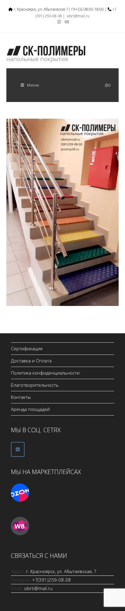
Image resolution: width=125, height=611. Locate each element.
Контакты (21, 397)
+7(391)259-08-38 (51, 580)
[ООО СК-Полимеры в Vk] (18, 449)
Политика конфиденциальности (45, 373)
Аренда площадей (30, 409)
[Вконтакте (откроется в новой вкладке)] (59, 22)
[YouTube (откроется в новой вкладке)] (66, 22)
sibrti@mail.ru (78, 16)
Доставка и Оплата (31, 361)
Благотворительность (35, 385)
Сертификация (26, 348)
